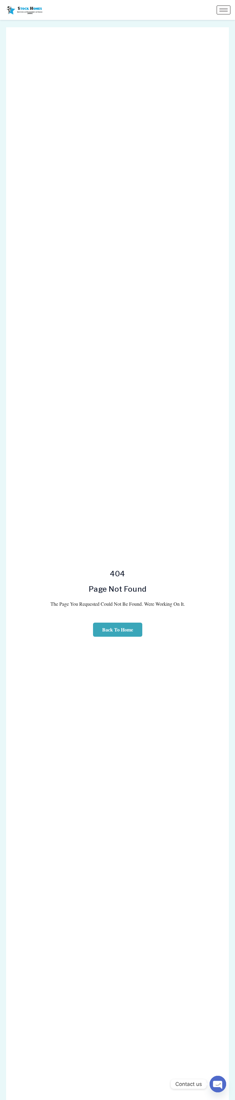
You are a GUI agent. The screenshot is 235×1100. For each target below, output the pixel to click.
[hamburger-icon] (223, 10)
